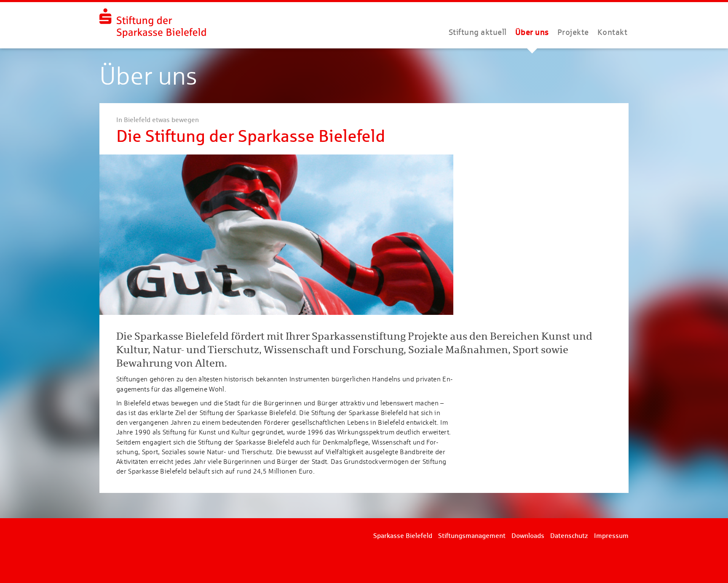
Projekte (573, 32)
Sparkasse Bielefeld (402, 536)
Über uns (532, 32)
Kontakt (612, 32)
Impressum (611, 536)
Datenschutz (569, 536)
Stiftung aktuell (478, 32)
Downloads (527, 536)
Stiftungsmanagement (472, 536)
